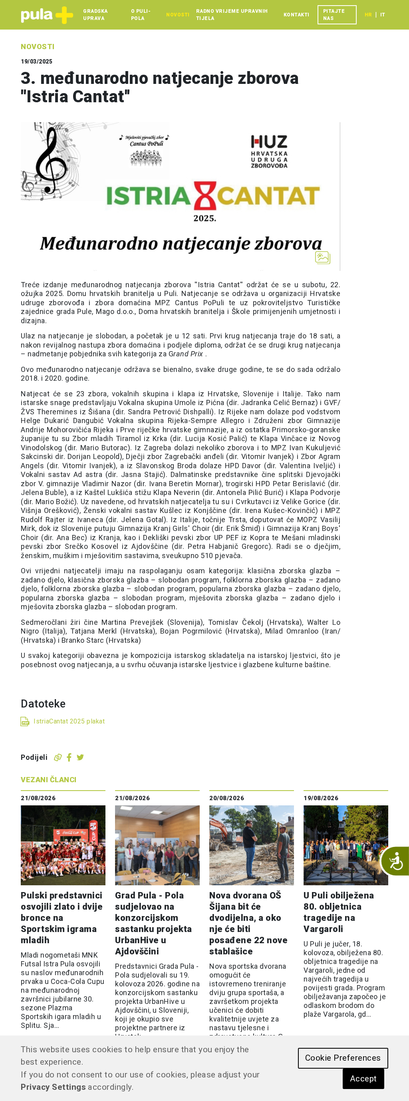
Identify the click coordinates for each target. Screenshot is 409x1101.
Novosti (178, 15)
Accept (363, 1078)
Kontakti (297, 15)
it (382, 15)
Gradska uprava (95, 14)
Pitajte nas (334, 14)
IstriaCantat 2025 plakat (69, 721)
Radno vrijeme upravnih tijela (232, 14)
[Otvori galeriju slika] (322, 257)
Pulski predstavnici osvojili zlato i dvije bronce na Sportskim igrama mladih (62, 917)
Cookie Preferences (343, 1058)
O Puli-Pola (141, 14)
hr (368, 15)
